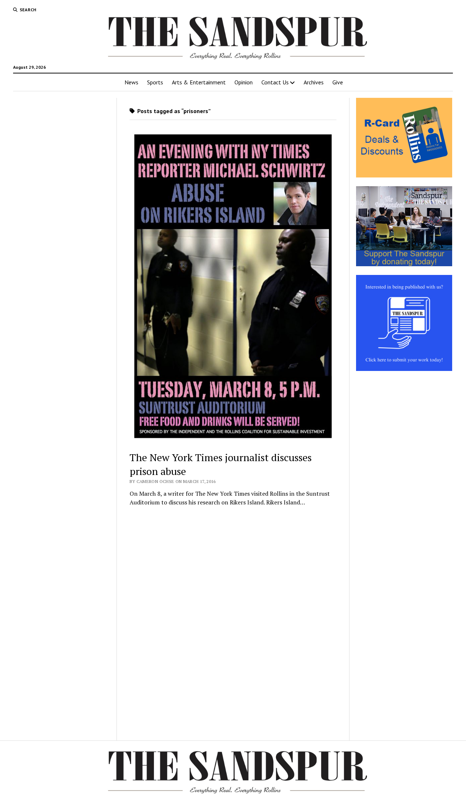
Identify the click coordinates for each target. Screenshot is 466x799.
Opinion (243, 82)
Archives (314, 82)
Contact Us (275, 82)
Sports (155, 82)
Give (337, 82)
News (131, 82)
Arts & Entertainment (199, 82)
